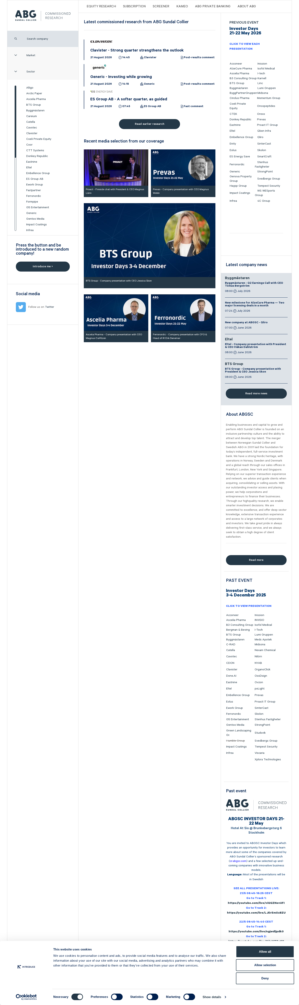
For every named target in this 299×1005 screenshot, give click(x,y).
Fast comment (193, 106)
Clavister (31, 133)
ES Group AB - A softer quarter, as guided (128, 100)
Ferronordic (33, 196)
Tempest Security (268, 185)
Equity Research (101, 6)
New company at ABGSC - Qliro (246, 322)
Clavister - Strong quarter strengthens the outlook (137, 51)
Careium (31, 116)
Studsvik (260, 732)
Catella (30, 122)
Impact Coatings (36, 224)
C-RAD (230, 644)
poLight (259, 688)
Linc (260, 83)
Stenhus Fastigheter (268, 719)
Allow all (265, 951)
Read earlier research (149, 124)
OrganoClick (262, 669)
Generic (31, 213)
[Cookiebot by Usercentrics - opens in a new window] (26, 997)
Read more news (256, 393)
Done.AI (231, 675)
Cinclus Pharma (239, 98)
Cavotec (31, 127)
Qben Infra (264, 131)
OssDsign (261, 675)
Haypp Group (238, 185)
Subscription (134, 6)
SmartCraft (264, 156)
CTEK (233, 114)
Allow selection (265, 965)
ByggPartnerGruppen (243, 93)
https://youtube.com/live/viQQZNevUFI (256, 903)
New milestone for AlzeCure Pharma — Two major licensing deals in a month (254, 304)
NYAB (258, 663)
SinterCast (264, 143)
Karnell (262, 78)
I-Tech (259, 629)
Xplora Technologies (268, 759)
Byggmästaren (35, 110)
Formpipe (32, 201)
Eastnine (31, 161)
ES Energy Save (240, 156)
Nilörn (258, 656)
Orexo (261, 114)
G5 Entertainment (37, 207)
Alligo (29, 87)
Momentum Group (268, 98)
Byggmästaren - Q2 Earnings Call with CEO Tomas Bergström (254, 285)
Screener (161, 6)
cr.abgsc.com (238, 861)
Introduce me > (43, 266)
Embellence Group (38, 173)
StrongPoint (265, 171)
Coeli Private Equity (38, 139)
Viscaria (259, 753)
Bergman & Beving (238, 629)
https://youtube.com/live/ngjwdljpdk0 (256, 932)
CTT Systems (35, 150)
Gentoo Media (35, 218)
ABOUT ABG (247, 6)
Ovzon (259, 682)
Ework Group (34, 184)
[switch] (117, 997)
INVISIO (259, 620)
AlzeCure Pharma (241, 68)
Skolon (261, 150)
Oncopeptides (266, 106)
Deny (265, 978)
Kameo (182, 6)
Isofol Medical (266, 68)
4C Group (263, 201)
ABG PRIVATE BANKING (212, 6)
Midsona (263, 93)
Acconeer (236, 63)
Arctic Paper (34, 93)
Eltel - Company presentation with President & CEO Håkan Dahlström (255, 346)
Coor (29, 144)
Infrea (30, 230)
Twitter (49, 307)
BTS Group (33, 104)
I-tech (261, 73)
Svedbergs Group (268, 178)
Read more (256, 560)
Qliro (260, 137)
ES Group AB (34, 179)
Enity (233, 143)
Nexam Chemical (265, 650)
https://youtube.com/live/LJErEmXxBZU (256, 913)
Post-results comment (199, 57)
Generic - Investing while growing (121, 77)
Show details (212, 997)
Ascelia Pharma (36, 99)
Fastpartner (33, 190)
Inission (262, 63)
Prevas (261, 119)
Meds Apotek (263, 639)
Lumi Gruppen (267, 88)
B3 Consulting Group (243, 78)
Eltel (29, 167)
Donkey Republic (37, 156)
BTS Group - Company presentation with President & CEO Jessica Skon (253, 371)
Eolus (233, 150)
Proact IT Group (267, 125)
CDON (230, 663)
